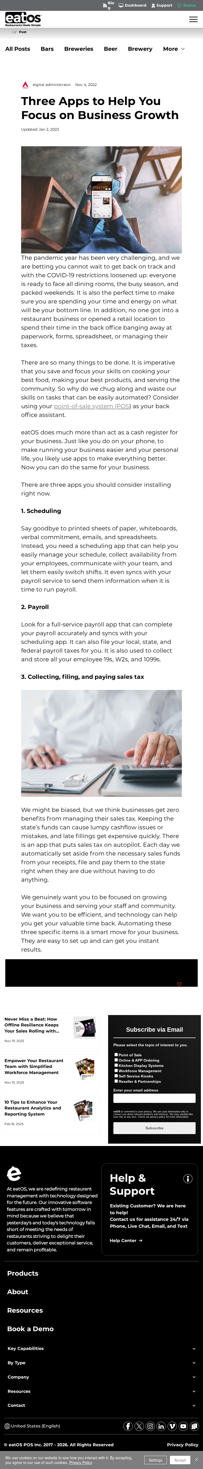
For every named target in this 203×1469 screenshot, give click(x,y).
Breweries (78, 49)
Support (164, 5)
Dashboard (135, 5)
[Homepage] (13, 32)
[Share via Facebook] (23, 968)
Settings (155, 1460)
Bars (47, 49)
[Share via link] (62, 968)
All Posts (17, 49)
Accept (180, 1460)
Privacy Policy (80, 1462)
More (170, 49)
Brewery (140, 49)
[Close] (196, 1460)
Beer (110, 49)
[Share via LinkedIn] (49, 968)
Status (189, 5)
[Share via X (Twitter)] (36, 968)
